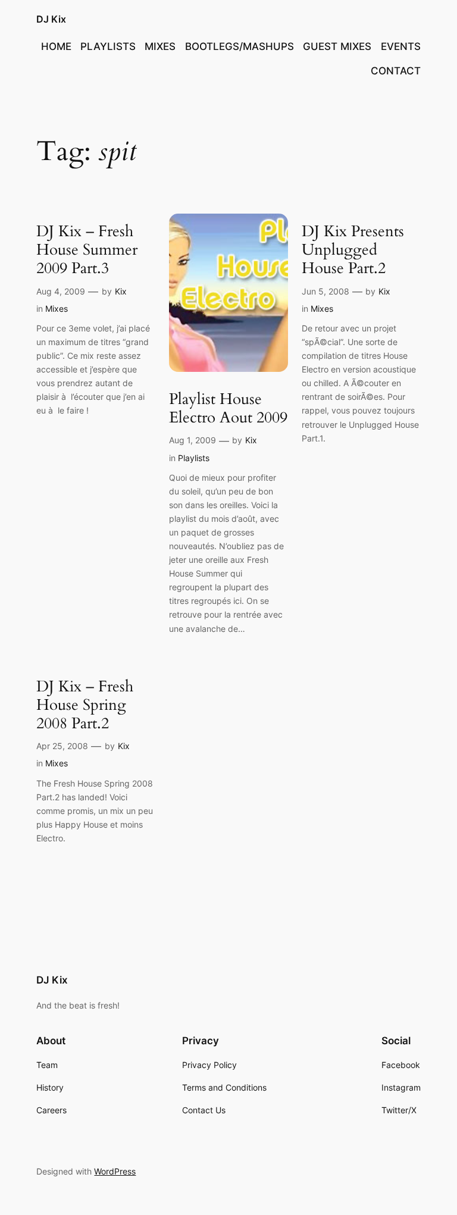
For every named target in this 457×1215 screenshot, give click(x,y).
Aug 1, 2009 (192, 440)
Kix (121, 291)
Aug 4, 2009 (60, 291)
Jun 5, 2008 (325, 291)
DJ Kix (51, 19)
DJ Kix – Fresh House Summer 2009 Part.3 (86, 250)
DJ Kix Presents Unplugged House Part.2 (353, 250)
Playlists (193, 458)
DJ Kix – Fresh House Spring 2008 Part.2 (84, 705)
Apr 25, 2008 (62, 746)
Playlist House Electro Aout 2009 (228, 408)
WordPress (115, 1171)
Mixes (56, 308)
